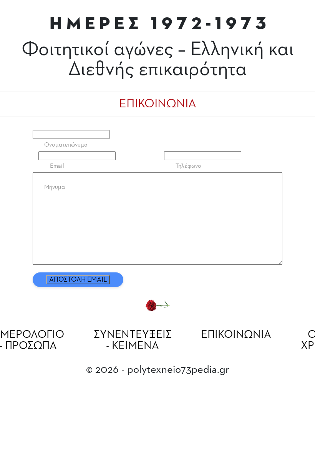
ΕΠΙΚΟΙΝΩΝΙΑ (236, 334)
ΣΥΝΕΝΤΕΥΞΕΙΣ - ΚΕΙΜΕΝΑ (133, 340)
